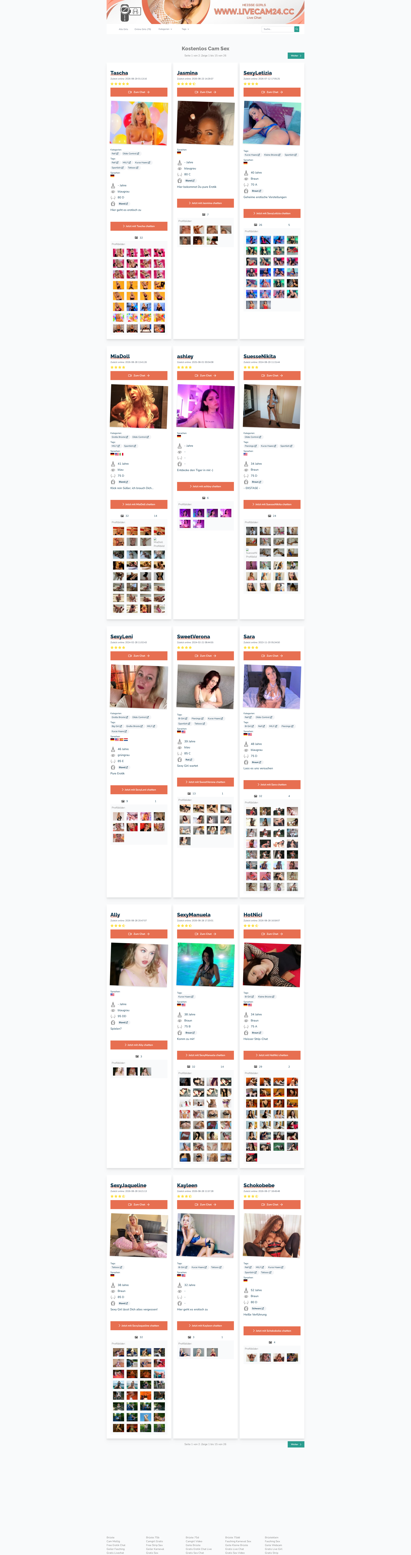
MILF (126, 162)
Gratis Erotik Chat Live (199, 1549)
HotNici (253, 915)
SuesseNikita (260, 356)
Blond (122, 203)
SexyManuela (194, 915)
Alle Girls (123, 29)
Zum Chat (139, 92)
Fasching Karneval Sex (238, 1541)
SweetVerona (193, 636)
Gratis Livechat (115, 1553)
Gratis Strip (271, 1553)
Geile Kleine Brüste (236, 1545)
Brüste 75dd (232, 1537)
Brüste (110, 1537)
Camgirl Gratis (154, 1541)
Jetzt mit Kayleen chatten (207, 1325)
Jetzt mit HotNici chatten (273, 1055)
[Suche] (296, 29)
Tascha (119, 73)
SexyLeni (121, 636)
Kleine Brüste (271, 154)
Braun (255, 190)
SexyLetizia (258, 73)
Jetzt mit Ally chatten (140, 1045)
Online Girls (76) (143, 29)
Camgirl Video (194, 1541)
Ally (115, 915)
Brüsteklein (271, 1537)
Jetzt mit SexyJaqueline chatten (140, 1325)
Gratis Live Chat (234, 1549)
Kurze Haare (141, 162)
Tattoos (132, 167)
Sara (249, 636)
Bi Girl (181, 718)
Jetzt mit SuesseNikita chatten (273, 504)
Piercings (249, 446)
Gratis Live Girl (273, 1549)
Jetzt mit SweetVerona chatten (207, 782)
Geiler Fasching (116, 1549)
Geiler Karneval (155, 1549)
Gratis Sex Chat (195, 1553)
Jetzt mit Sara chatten (273, 784)
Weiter (295, 55)
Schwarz (257, 1308)
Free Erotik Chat (116, 1545)
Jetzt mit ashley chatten (207, 486)
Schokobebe (259, 1185)
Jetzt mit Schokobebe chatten (273, 1331)
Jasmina (187, 73)
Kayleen (187, 1185)
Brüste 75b (152, 1537)
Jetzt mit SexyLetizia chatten (273, 213)
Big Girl (116, 726)
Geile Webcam (273, 1545)
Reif (114, 153)
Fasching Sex (272, 1541)
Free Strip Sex (154, 1545)
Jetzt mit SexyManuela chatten (207, 1055)
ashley (185, 356)
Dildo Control (130, 153)
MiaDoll (120, 356)
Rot (188, 759)
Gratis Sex (152, 1553)
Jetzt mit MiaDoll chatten (140, 504)
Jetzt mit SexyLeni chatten (140, 790)
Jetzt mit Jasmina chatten (207, 203)
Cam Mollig (113, 1541)
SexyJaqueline (128, 1185)
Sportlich (116, 167)
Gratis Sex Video (235, 1553)
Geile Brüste (193, 1545)
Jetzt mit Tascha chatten (140, 226)
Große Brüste (119, 437)
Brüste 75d (192, 1537)
